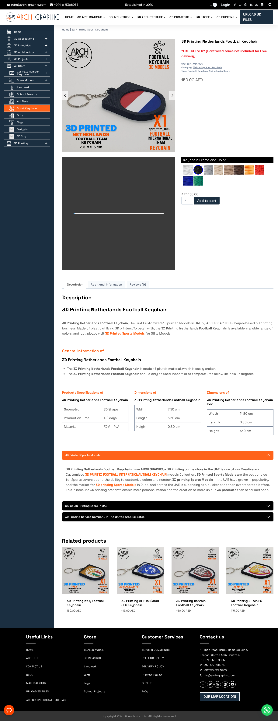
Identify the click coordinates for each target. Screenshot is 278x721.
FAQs (145, 691)
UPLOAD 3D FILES (252, 17)
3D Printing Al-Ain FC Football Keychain (246, 603)
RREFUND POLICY (153, 658)
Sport (227, 70)
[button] (267, 710)
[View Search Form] (270, 4)
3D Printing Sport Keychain (89, 29)
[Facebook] (235, 5)
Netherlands (215, 70)
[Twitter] (240, 5)
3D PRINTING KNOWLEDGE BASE (46, 700)
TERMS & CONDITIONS (156, 650)
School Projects (94, 691)
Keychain (203, 70)
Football (192, 70)
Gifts (87, 675)
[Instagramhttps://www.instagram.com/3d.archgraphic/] (262, 5)
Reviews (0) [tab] (138, 284)
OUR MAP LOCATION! (219, 696)
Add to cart (206, 200)
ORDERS (147, 683)
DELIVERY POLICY (153, 666)
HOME (29, 650)
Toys (87, 683)
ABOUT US (32, 658)
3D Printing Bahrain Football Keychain (191, 603)
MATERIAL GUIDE (36, 683)
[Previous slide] (65, 95)
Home (69, 17)
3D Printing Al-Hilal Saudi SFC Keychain (140, 603)
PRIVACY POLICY (152, 675)
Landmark (90, 666)
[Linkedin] (251, 5)
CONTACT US (34, 666)
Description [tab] (75, 284)
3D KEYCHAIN (92, 658)
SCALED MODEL (94, 650)
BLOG (29, 675)
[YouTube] (256, 5)
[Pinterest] (245, 5)
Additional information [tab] (106, 284)
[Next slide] (172, 95)
